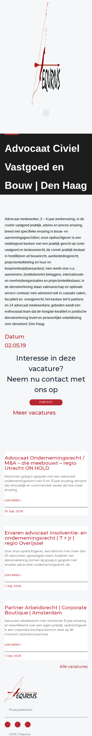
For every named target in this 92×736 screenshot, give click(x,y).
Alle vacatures (74, 666)
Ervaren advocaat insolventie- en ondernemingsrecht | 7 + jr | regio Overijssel (46, 538)
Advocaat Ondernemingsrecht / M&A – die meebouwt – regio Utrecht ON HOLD (45, 463)
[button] (46, 112)
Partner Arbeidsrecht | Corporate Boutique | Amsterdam (46, 610)
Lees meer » (13, 500)
